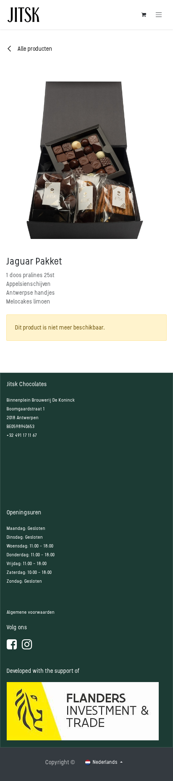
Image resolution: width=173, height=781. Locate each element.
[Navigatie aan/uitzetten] (159, 15)
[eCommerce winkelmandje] (143, 15)
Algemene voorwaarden (31, 612)
